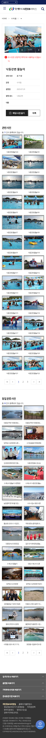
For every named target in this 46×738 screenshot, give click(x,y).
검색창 (43, 9)
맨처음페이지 (7, 381)
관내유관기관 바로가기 (11, 696)
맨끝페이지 (39, 381)
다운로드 (15, 142)
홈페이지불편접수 (25, 704)
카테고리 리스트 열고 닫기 (4, 8)
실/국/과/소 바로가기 (10, 676)
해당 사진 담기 (18, 113)
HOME (4, 18)
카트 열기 (40, 725)
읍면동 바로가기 (9, 683)
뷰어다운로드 (9, 709)
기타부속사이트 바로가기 (12, 689)
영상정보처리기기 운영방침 (14, 707)
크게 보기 (9, 142)
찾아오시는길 (22, 709)
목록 (34, 113)
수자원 (15, 18)
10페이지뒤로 (33, 381)
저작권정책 (31, 707)
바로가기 (5, 2)
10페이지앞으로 (12, 381)
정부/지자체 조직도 (11, 712)
